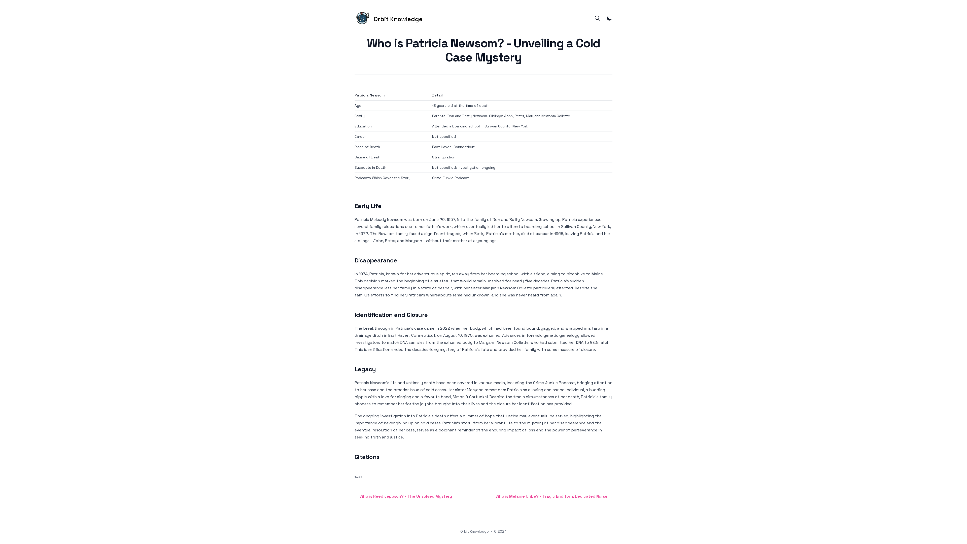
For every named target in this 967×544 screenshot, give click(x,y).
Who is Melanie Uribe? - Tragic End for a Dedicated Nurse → (554, 496)
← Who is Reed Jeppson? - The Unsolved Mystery (403, 496)
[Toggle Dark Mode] (609, 18)
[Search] (597, 18)
